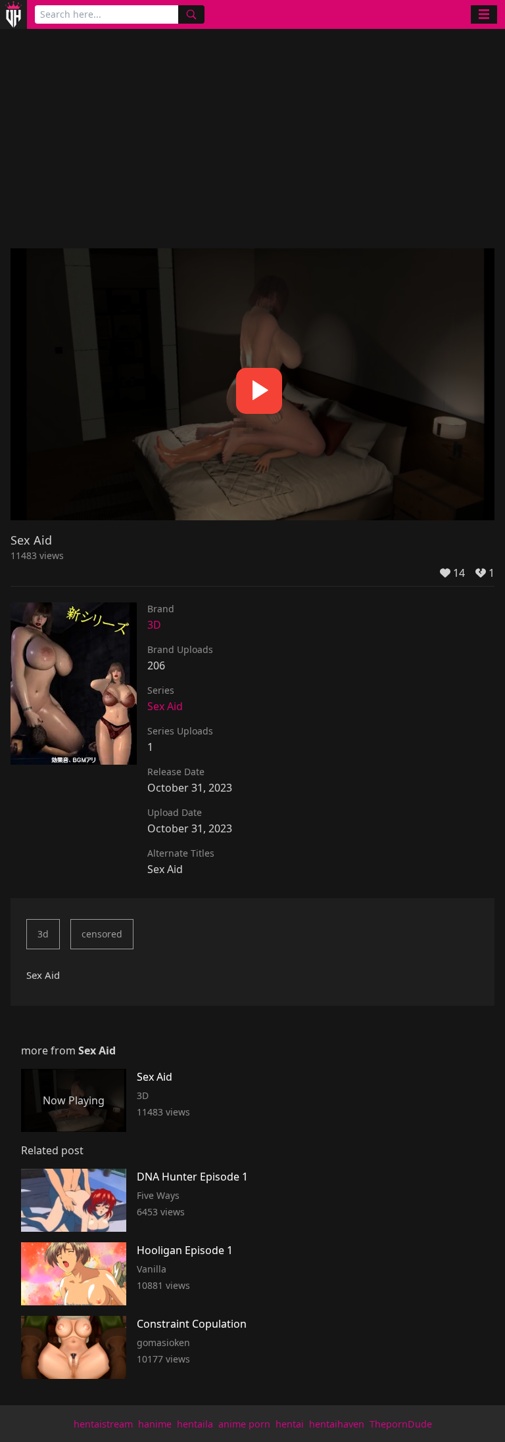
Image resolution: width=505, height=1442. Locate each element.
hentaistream (103, 1424)
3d (43, 934)
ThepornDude (401, 1424)
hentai (290, 1424)
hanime (155, 1424)
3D (154, 625)
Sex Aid (165, 706)
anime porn (244, 1424)
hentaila (195, 1424)
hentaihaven (336, 1424)
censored (102, 934)
